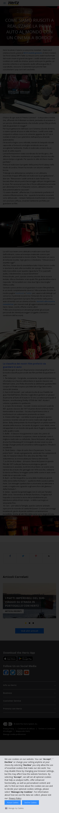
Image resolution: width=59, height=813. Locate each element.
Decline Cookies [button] (30, 802)
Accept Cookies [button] (12, 802)
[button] (14, 808)
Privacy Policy (15, 798)
